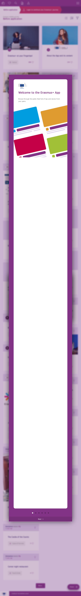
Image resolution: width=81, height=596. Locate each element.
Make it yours (42, 512)
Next (39, 519)
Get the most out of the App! (48, 512)
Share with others (39, 512)
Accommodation (45, 512)
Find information (35, 512)
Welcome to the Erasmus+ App (32, 512)
